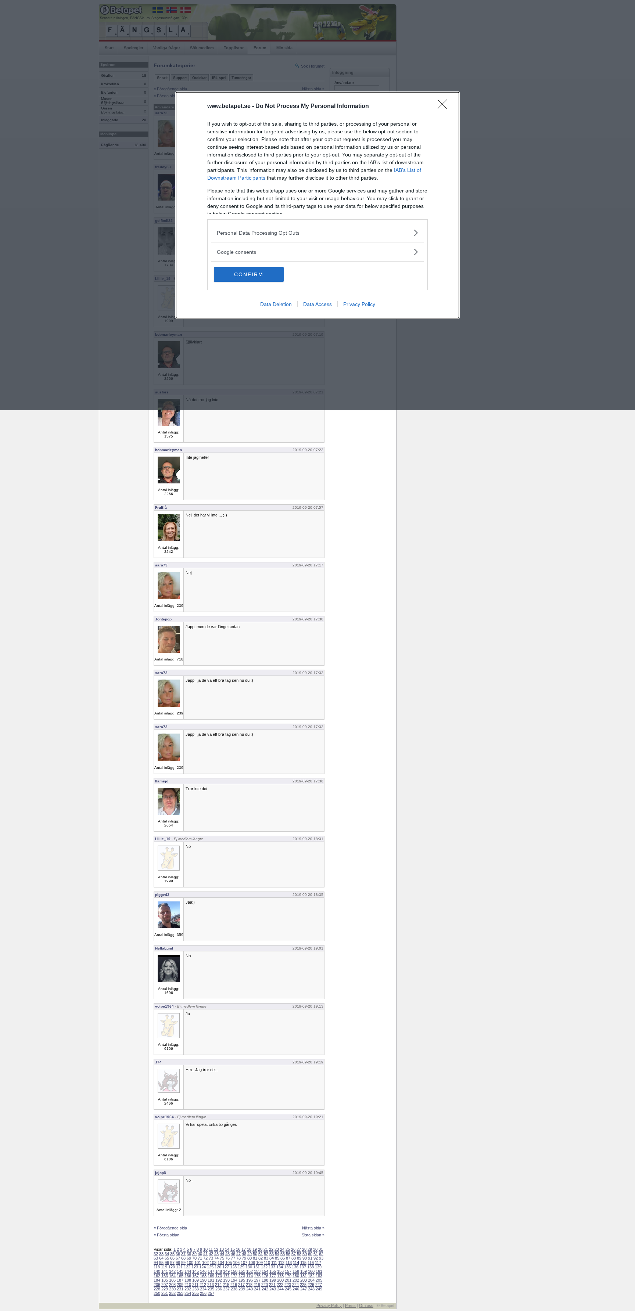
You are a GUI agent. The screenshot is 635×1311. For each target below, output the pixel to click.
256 (203, 1293)
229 (164, 1289)
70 (194, 1258)
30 (315, 1249)
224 (295, 1284)
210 (187, 1284)
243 (272, 1289)
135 (287, 1267)
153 (257, 1271)
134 (279, 1267)
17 (243, 1249)
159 (303, 1271)
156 (280, 1271)
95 (161, 1262)
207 (164, 1284)
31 (321, 1249)
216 (233, 1284)
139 (318, 1267)
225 (303, 1284)
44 (222, 1253)
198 (265, 1280)
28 (304, 1249)
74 (216, 1258)
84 (271, 1258)
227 (318, 1284)
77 (233, 1258)
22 (271, 1249)
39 (194, 1253)
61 (315, 1253)
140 (157, 1271)
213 (210, 1284)
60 (310, 1253)
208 (172, 1284)
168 (203, 1276)
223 (287, 1284)
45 (227, 1253)
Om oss (366, 1305)
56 (288, 1253)
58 (299, 1253)
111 (274, 1262)
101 (197, 1262)
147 (211, 1271)
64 (161, 1258)
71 (200, 1258)
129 (241, 1267)
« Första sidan (166, 1235)
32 (156, 1253)
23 (277, 1249)
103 (213, 1262)
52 (266, 1253)
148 (218, 1271)
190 (203, 1280)
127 (225, 1267)
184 (157, 1280)
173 (241, 1276)
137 (302, 1267)
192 (218, 1280)
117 (318, 1262)
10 (205, 1249)
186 (172, 1280)
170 (218, 1276)
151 (241, 1271)
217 (241, 1284)
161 (319, 1271)
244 (280, 1289)
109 (259, 1262)
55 (282, 1253)
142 (172, 1271)
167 (195, 1276)
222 (280, 1284)
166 (187, 1276)
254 (187, 1293)
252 (172, 1293)
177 (272, 1276)
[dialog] (317, 205)
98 (178, 1262)
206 (157, 1284)
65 (167, 1258)
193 (226, 1280)
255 (195, 1293)
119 (164, 1267)
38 (189, 1253)
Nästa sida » (313, 1228)
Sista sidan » (313, 1235)
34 (167, 1253)
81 (255, 1258)
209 (180, 1284)
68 (183, 1258)
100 (190, 1262)
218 (249, 1284)
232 (187, 1289)
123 (194, 1267)
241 (257, 1289)
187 (180, 1280)
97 (172, 1262)
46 (233, 1253)
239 (241, 1289)
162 (157, 1276)
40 (200, 1253)
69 (189, 1258)
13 (221, 1249)
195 (241, 1280)
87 (288, 1258)
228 (157, 1289)
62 (321, 1253)
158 (296, 1271)
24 (282, 1249)
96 (167, 1262)
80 (249, 1258)
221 (272, 1284)
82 (260, 1258)
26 (293, 1249)
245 (288, 1289)
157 (288, 1271)
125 (210, 1267)
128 (233, 1267)
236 (218, 1289)
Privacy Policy (359, 304)
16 (238, 1249)
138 (310, 1267)
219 (257, 1284)
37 (183, 1253)
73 (211, 1258)
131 (256, 1267)
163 (164, 1276)
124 (202, 1267)
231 (180, 1289)
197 (257, 1280)
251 (164, 1293)
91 (310, 1258)
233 (195, 1289)
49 (249, 1253)
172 (234, 1276)
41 (205, 1253)
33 (161, 1253)
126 (218, 1267)
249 (319, 1289)
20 (260, 1249)
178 (280, 1276)
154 (265, 1271)
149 (226, 1271)
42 (211, 1253)
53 (271, 1253)
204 (311, 1280)
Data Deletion (276, 304)
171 (226, 1276)
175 (257, 1276)
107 (244, 1262)
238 (234, 1289)
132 (264, 1267)
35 (172, 1253)
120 (171, 1267)
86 (282, 1258)
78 (238, 1258)
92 (315, 1258)
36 (178, 1253)
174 (249, 1276)
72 (205, 1258)
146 (203, 1271)
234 (203, 1289)
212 (203, 1284)
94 (156, 1262)
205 (319, 1280)
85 (277, 1258)
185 (164, 1280)
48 (244, 1253)
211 (195, 1284)
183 (319, 1276)
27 (299, 1249)
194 (234, 1280)
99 (183, 1262)
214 (218, 1284)
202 (296, 1280)
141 (164, 1271)
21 (265, 1249)
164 (172, 1276)
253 (180, 1293)
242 (265, 1289)
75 (222, 1258)
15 (232, 1249)
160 (311, 1271)
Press (350, 1305)
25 (288, 1249)
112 (281, 1262)
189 (195, 1280)
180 (296, 1276)
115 (303, 1262)
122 (187, 1267)
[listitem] (317, 233)
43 (216, 1253)
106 (236, 1262)
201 (288, 1280)
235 (211, 1289)
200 (280, 1280)
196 (249, 1280)
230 (172, 1289)
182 (311, 1276)
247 (303, 1289)
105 (228, 1262)
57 (293, 1253)
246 (296, 1289)
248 (311, 1289)
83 (266, 1258)
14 (227, 1249)
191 (211, 1280)
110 (267, 1262)
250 (157, 1293)
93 (321, 1258)
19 (254, 1249)
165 (180, 1276)
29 (310, 1249)
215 (226, 1284)
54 (277, 1253)
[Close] (445, 107)
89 (299, 1258)
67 (178, 1258)
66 (172, 1258)
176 (265, 1276)
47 (238, 1253)
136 (295, 1267)
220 (264, 1284)
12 (216, 1249)
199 (272, 1280)
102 (205, 1262)
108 (251, 1262)
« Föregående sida (170, 1228)
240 (249, 1289)
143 (180, 1271)
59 (304, 1253)
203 (303, 1280)
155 (272, 1271)
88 (293, 1258)
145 (195, 1271)
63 (156, 1258)
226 (311, 1284)
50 (255, 1253)
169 (211, 1276)
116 (311, 1262)
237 (226, 1289)
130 (248, 1267)
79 (244, 1258)
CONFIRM (248, 274)
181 (303, 1276)
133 (272, 1267)
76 (227, 1258)
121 (179, 1267)
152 (249, 1271)
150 (234, 1271)
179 (288, 1276)
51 (260, 1253)
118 (157, 1267)
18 (249, 1249)
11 (211, 1249)
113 (289, 1262)
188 (187, 1280)
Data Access (317, 304)
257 (211, 1293)
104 (221, 1262)
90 (304, 1258)
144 (187, 1271)
